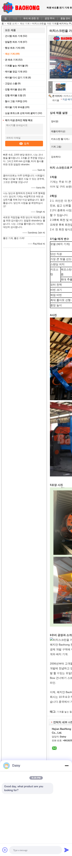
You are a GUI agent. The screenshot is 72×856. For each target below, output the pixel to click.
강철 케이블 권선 (13, 89)
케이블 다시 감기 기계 (16, 77)
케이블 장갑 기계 (13, 71)
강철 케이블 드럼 (13, 95)
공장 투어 (50, 18)
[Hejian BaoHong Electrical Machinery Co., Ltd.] (50, 87)
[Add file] (5, 850)
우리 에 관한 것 (31, 18)
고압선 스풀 (11, 83)
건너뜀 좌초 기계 (13, 36)
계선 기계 (25, 23)
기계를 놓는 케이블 (15, 65)
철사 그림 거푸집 (13, 101)
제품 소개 (12, 23)
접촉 (26, 143)
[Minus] (66, 765)
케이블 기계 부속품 (15, 107)
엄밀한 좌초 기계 (13, 42)
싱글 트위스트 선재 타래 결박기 (21, 113)
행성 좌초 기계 (12, 48)
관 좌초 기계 (11, 59)
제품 (15, 18)
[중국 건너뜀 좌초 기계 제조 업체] (22, 6)
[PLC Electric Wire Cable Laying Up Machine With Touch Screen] (61, 87)
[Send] (67, 850)
